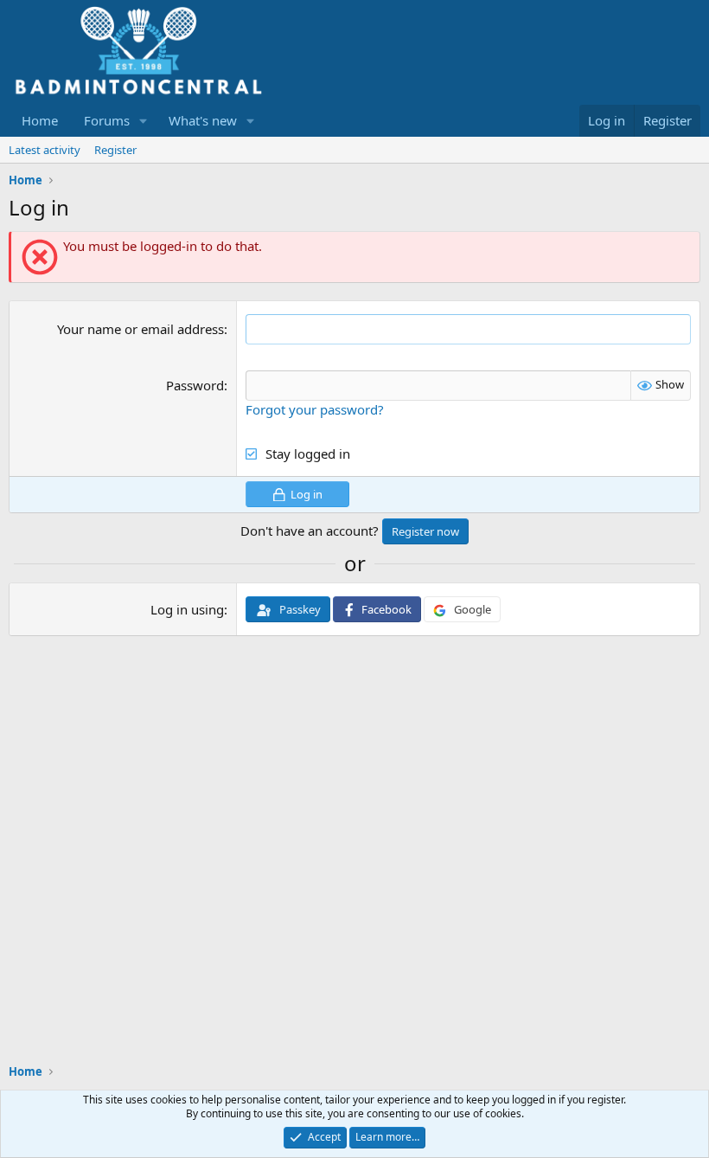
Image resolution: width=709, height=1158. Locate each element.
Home (40, 120)
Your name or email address (140, 329)
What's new (203, 120)
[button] (143, 121)
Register (115, 150)
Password (195, 385)
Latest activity (44, 150)
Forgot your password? (315, 409)
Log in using (187, 609)
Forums (107, 120)
